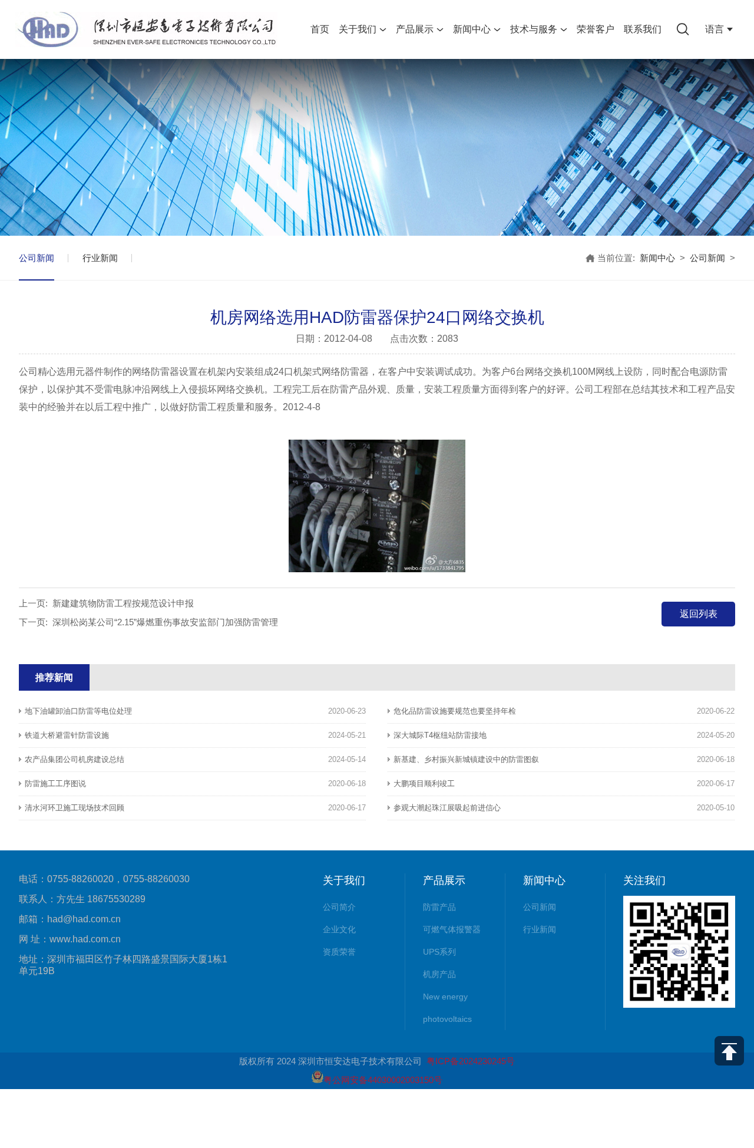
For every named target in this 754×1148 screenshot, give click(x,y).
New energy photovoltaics (447, 1008)
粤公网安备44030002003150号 (382, 1080)
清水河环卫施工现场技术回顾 (74, 807)
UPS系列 (439, 951)
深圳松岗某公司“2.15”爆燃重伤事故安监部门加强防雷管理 (165, 622)
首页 (319, 29)
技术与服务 (533, 29)
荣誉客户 (595, 29)
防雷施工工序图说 (55, 783)
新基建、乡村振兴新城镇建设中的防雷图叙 (466, 759)
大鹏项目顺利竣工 (424, 783)
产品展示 (415, 29)
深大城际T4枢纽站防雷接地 (440, 735)
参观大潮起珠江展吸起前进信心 (447, 807)
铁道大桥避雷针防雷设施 (67, 735)
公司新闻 (36, 258)
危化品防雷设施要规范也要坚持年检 (454, 711)
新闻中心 (472, 29)
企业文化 (339, 929)
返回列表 (698, 614)
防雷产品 (439, 907)
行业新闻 (100, 258)
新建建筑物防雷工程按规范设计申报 (123, 603)
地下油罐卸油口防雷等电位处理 (78, 711)
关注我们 (644, 880)
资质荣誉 (339, 951)
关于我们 (357, 29)
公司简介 (339, 907)
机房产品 (439, 974)
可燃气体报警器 (452, 929)
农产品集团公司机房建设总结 (74, 759)
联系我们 (643, 29)
